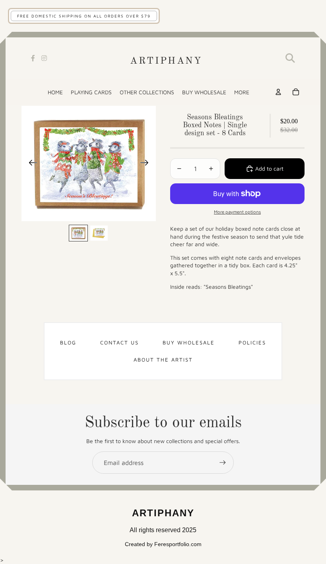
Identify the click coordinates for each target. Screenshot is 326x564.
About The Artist (163, 359)
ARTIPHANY (166, 61)
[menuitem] (241, 91)
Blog (68, 342)
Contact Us (119, 342)
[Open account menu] (278, 92)
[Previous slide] (30, 163)
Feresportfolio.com (178, 544)
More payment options (237, 211)
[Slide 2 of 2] (99, 233)
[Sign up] (222, 462)
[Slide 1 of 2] (78, 233)
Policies (252, 342)
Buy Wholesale (189, 342)
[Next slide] (147, 163)
